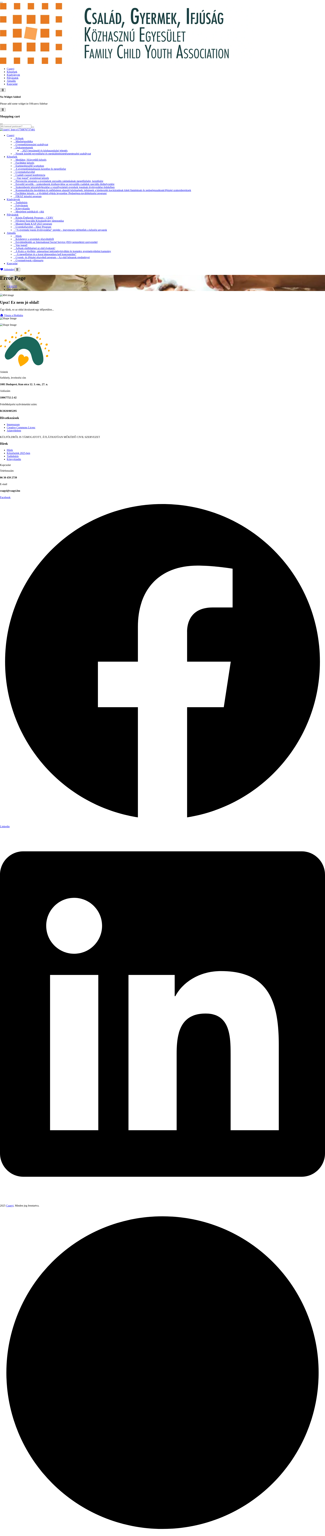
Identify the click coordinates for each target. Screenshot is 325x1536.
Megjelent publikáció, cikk (30, 211)
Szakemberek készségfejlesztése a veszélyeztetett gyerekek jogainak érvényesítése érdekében (65, 187)
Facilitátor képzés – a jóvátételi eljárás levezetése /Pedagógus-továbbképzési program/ (61, 193)
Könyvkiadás (23, 208)
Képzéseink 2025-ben (18, 453)
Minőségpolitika (24, 141)
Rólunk (20, 138)
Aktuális (11, 80)
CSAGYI (12, 286)
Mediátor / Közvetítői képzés (31, 159)
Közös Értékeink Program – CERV (34, 217)
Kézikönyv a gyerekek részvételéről (35, 239)
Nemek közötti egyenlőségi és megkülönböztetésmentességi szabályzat (53, 153)
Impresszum (13, 424)
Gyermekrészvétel (25, 171)
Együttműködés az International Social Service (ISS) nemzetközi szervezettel (57, 242)
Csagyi (10, 68)
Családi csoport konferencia (30, 175)
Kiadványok (13, 74)
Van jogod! (21, 245)
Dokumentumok (24, 147)
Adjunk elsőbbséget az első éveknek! (35, 248)
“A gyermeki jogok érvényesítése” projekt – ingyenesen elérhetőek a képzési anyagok (61, 229)
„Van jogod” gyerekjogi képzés (32, 178)
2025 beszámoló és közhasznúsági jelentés (45, 150)
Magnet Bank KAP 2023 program (34, 223)
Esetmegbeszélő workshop (30, 165)
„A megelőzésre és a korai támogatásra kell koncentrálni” (46, 254)
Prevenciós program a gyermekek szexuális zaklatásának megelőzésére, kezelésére (59, 181)
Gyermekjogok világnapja (29, 260)
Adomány (9, 269)
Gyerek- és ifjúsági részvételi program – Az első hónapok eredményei (53, 257)
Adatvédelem (14, 430)
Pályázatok (12, 77)
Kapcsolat (12, 84)
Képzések (12, 71)
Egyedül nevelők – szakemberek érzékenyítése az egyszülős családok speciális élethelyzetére (65, 184)
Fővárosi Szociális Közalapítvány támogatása (40, 220)
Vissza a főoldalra (13, 315)
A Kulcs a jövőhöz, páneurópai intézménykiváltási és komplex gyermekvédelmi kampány (63, 251)
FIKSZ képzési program (28, 196)
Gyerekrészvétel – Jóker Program (33, 226)
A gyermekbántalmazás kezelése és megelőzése (41, 168)
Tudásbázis (21, 202)
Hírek (19, 236)
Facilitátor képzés (25, 162)
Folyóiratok (22, 205)
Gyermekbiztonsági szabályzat (32, 144)
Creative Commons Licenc (21, 427)
